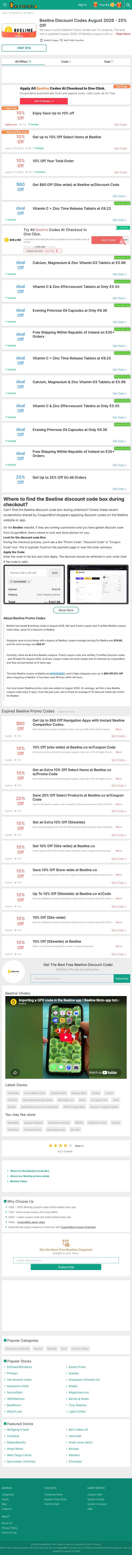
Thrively (109, 1093)
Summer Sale (52, 1503)
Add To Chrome (42, 101)
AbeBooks (13, 1129)
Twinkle (96, 1093)
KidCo (82, 1100)
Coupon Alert (94, 1494)
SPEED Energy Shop (74, 1106)
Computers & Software (17, 1348)
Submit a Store (95, 1499)
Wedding (51, 1348)
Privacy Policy (10, 1527)
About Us (7, 1523)
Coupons (7, 1508)
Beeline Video (18, 1181)
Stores (5, 1499)
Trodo (116, 1100)
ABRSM (79, 1122)
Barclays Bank (79, 1093)
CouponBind (62, 1547)
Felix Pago (13, 1093)
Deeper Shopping (33, 1122)
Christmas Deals (54, 1494)
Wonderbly (13, 1122)
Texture (116, 1122)
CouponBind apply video (31, 1222)
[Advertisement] (66, 75)
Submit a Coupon (97, 1503)
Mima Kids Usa (66, 1100)
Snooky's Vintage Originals (104, 1106)
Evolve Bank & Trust (34, 1093)
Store (64, 1348)
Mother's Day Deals (55, 1499)
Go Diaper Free (99, 1100)
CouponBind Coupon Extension (78, 1227)
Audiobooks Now (97, 1122)
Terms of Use (9, 1532)
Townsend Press (32, 1129)
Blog (4, 1503)
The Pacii (12, 1100)
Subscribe (122, 978)
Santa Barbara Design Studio (37, 1100)
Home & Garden (80, 1348)
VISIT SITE (24, 48)
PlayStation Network (59, 1122)
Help (90, 1508)
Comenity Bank (58, 1093)
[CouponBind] (26, 5)
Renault (11, 1106)
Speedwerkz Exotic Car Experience (39, 1106)
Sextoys (38, 1348)
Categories (8, 1494)
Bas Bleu (75, 1129)
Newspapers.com (56, 1129)
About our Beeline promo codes (30, 1176)
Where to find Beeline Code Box (29, 1170)
